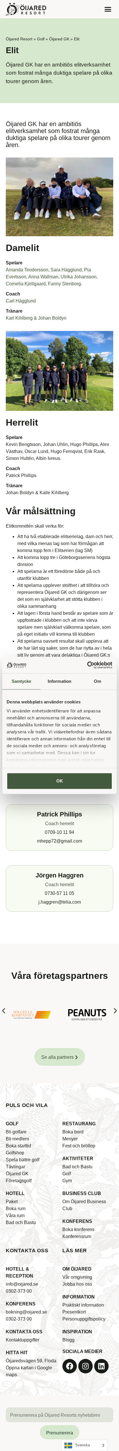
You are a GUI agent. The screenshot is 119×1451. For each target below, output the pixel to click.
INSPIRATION (77, 1331)
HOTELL (15, 1193)
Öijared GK (59, 39)
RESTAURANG (79, 1123)
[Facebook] (69, 1366)
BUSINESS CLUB (81, 1193)
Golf (40, 39)
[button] (108, 9)
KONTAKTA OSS (24, 1331)
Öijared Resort (19, 39)
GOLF (12, 1123)
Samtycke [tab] (21, 681)
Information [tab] (59, 681)
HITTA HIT (17, 1352)
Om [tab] (97, 681)
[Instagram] (85, 1366)
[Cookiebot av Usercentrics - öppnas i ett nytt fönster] (87, 665)
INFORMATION (78, 1296)
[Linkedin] (101, 1366)
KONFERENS (77, 1221)
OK (59, 780)
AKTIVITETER (77, 1158)
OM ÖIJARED (77, 1269)
